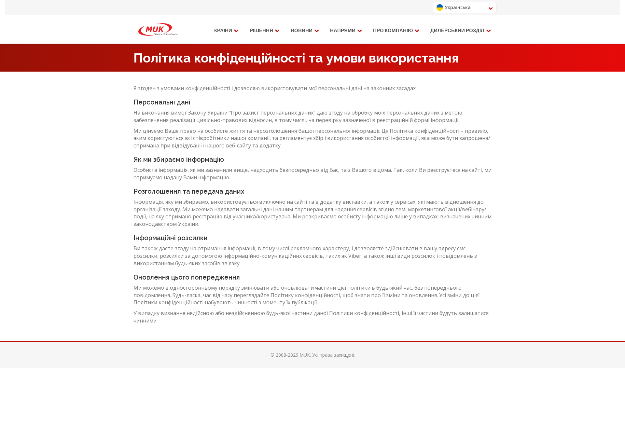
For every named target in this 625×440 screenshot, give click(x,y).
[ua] (157, 29)
